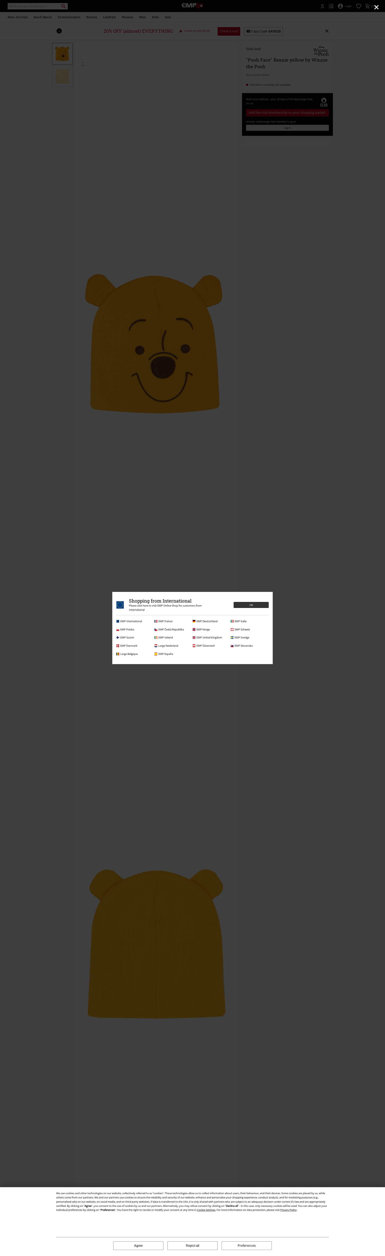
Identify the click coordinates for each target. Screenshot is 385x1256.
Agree (138, 1245)
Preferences (247, 1245)
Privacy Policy (288, 1210)
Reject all (192, 1245)
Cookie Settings (206, 1210)
